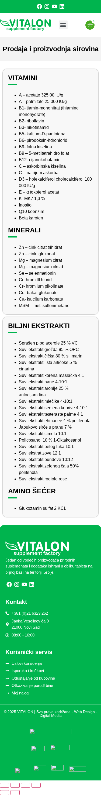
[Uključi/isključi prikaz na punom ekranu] (15, 785)
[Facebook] (39, 6)
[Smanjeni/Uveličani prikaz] (4, 785)
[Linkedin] (62, 6)
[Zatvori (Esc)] (36, 785)
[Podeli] (25, 785)
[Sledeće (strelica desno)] (15, 792)
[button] (63, 24)
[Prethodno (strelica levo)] (4, 792)
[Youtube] (54, 6)
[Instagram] (47, 6)
